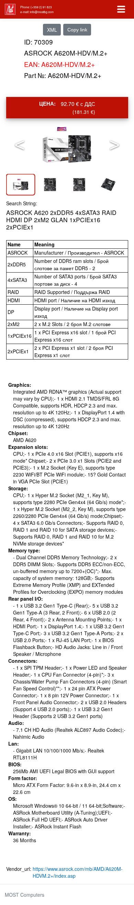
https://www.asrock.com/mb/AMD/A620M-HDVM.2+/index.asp (78, 872)
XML (52, 29)
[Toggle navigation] (121, 9)
